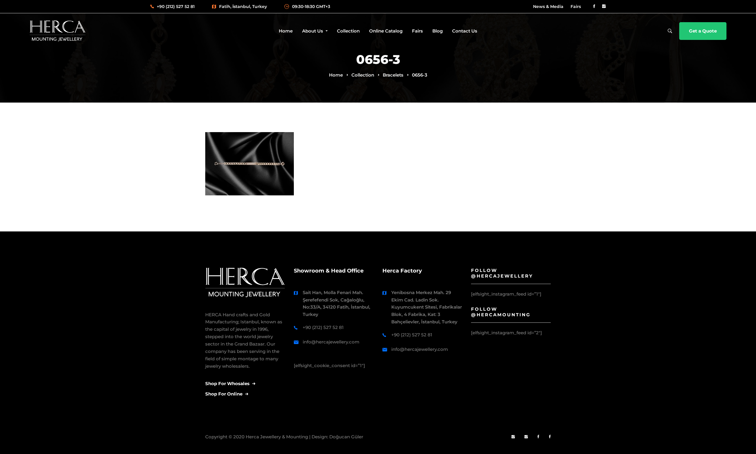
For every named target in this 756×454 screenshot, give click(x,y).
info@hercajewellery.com (331, 342)
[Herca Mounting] (513, 437)
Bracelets (393, 75)
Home (336, 75)
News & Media (548, 6)
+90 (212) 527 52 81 (323, 327)
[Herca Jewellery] (526, 437)
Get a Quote (703, 31)
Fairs (576, 6)
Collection (362, 75)
